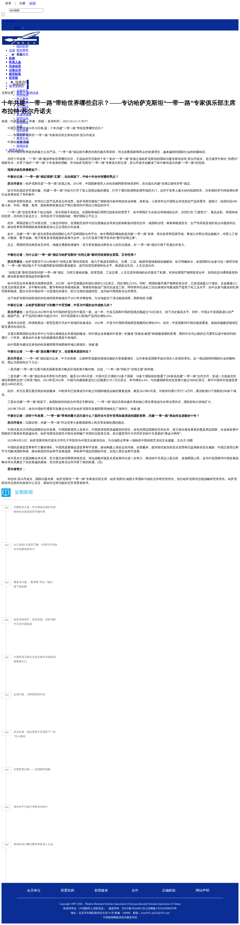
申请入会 (15, 62)
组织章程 (22, 50)
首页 (12, 21)
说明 (33, 3)
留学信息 (22, 118)
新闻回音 (22, 146)
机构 (12, 58)
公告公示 (15, 70)
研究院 (13, 78)
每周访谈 (32, 92)
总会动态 (15, 66)
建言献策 (15, 74)
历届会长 (22, 54)
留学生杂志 (16, 149)
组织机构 (22, 46)
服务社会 (22, 138)
